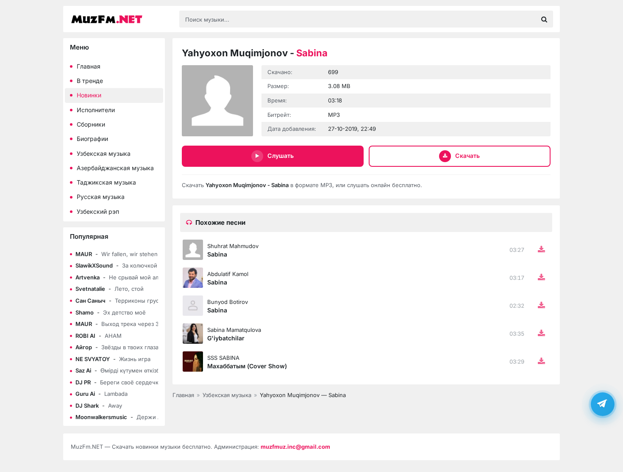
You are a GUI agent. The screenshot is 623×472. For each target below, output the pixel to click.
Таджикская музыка (106, 182)
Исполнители (96, 109)
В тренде (90, 80)
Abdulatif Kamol (227, 274)
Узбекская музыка (104, 153)
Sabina (217, 254)
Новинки (89, 95)
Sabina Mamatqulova (234, 329)
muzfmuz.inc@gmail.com (295, 446)
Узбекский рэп (98, 211)
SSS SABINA (223, 357)
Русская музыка (101, 196)
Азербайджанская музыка (115, 167)
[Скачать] (541, 250)
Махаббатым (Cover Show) (247, 366)
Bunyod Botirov (227, 301)
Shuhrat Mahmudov (233, 246)
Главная (88, 66)
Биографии (92, 138)
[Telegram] (603, 403)
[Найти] (544, 19)
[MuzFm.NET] (121, 19)
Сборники (91, 124)
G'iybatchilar (226, 338)
